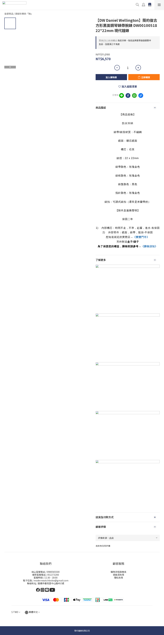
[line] (121, 95)
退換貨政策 (118, 574)
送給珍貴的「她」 (24, 13)
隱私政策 (118, 577)
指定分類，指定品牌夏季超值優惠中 (125, 40)
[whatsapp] (134, 95)
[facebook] (128, 95)
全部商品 (8, 13)
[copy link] (140, 95)
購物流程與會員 (118, 571)
